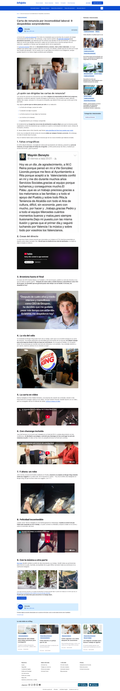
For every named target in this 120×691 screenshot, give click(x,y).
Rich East (19, 563)
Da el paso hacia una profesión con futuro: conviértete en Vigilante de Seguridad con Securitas (93, 58)
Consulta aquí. (20, 614)
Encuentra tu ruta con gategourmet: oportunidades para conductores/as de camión (92, 80)
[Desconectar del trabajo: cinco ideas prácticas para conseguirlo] (27, 633)
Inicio (18, 13)
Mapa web (24, 677)
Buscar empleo (39, 3)
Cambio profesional (22, 17)
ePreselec (56, 689)
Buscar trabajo (87, 49)
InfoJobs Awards (64, 665)
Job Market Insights (64, 689)
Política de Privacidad (26, 671)
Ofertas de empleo (45, 669)
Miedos (97, 31)
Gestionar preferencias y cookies (29, 679)
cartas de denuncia (30, 37)
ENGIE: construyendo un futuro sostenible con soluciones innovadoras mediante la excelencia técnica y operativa (92, 106)
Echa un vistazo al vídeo (53, 401)
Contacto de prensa (84, 669)
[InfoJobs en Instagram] (29, 685)
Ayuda (23, 665)
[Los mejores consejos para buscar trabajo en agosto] (92, 633)
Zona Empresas (71, 3)
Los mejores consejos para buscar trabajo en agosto (92, 641)
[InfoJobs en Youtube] (40, 685)
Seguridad (24, 667)
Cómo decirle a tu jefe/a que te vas (93, 34)
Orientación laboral (34, 8)
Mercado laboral (80, 8)
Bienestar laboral (45, 8)
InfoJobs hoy (44, 665)
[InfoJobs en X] (37, 685)
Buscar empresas (49, 3)
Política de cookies (26, 675)
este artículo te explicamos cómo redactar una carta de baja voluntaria (33, 593)
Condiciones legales (26, 669)
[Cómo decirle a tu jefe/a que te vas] (49, 633)
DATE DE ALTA (97, 3)
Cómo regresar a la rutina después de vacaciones (70, 639)
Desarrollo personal (69, 8)
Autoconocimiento (23, 636)
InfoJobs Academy (64, 667)
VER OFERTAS (22, 598)
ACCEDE (88, 3)
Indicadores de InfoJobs (85, 665)
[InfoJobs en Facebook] (34, 685)
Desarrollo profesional (56, 8)
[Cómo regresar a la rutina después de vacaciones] (71, 633)
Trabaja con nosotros (46, 667)
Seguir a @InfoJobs (30, 31)
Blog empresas (63, 671)
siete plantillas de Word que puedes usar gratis (59, 130)
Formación (63, 3)
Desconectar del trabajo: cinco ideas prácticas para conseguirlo (27, 640)
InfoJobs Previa (44, 671)
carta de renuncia (63, 39)
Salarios (57, 3)
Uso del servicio (25, 673)
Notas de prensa (84, 667)
